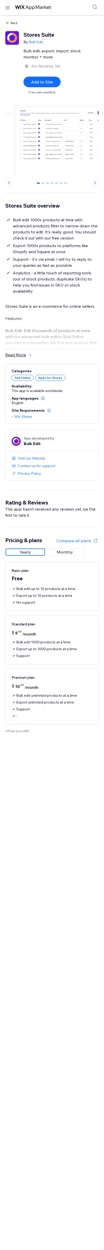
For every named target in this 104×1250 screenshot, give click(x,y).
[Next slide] (95, 182)
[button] (43, 398)
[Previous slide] (9, 182)
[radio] (25, 552)
